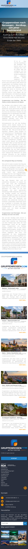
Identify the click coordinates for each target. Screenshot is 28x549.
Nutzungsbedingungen (7, 471)
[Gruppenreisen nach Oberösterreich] (5, 533)
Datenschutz (4, 475)
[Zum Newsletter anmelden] (25, 523)
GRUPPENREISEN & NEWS (11, 257)
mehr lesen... (22, 300)
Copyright (4, 477)
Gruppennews (5, 474)
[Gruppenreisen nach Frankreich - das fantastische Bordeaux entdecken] (5, 543)
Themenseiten (5, 472)
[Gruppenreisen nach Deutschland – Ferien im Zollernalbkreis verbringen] (22, 543)
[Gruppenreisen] (8, 3)
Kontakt (14, 458)
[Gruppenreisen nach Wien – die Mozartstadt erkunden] (14, 533)
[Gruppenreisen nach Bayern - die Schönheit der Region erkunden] (5, 538)
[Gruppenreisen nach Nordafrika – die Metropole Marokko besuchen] (14, 543)
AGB (2, 480)
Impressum (4, 467)
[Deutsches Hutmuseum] (22, 538)
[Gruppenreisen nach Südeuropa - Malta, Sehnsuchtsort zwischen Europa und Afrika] (22, 533)
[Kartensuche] (26, 170)
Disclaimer (4, 479)
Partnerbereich (5, 485)
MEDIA (3, 482)
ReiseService (4, 469)
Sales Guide (4, 484)
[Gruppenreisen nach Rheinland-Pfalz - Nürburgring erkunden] (14, 538)
